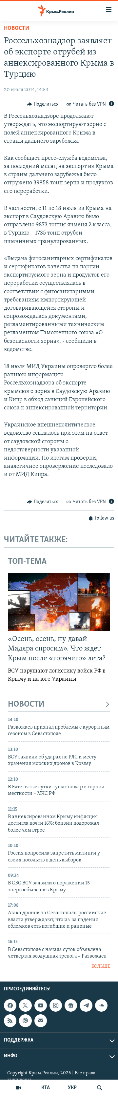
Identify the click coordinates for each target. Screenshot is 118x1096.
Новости (16, 28)
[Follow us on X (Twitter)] (25, 1005)
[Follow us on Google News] (71, 1005)
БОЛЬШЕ (100, 966)
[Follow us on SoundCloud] (101, 1005)
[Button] (42, 104)
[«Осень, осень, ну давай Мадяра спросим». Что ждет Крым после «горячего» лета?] (59, 602)
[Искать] (99, 1088)
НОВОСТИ (26, 704)
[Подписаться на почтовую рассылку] (40, 1020)
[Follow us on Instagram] (55, 1005)
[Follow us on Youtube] (40, 1005)
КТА (45, 1087)
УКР (72, 1087)
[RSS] (10, 1020)
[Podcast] (25, 1020)
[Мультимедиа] (18, 1088)
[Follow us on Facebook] (10, 1005)
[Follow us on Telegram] (86, 1005)
